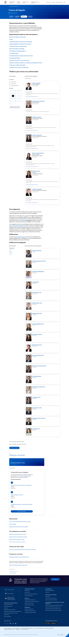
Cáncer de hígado (17, 10)
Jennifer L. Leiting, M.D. (37, 135)
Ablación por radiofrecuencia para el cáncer (17, 534)
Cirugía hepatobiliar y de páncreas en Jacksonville (20, 41)
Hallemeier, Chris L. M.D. (37, 302)
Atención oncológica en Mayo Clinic (17, 37)
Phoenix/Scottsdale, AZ (14, 85)
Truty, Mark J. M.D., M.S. (37, 407)
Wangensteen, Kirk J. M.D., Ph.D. (38, 418)
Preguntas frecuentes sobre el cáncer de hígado (18, 526)
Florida (10, 251)
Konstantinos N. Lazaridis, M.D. (38, 101)
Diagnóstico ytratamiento (17, 16)
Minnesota (11, 252)
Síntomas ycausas (11, 16)
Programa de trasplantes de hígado (17, 65)
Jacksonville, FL (13, 83)
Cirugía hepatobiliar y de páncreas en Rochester (20, 44)
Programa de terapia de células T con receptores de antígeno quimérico (25, 62)
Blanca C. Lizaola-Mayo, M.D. (38, 153)
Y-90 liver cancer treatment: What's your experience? (21, 485)
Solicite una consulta (14, 447)
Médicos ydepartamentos (24, 16)
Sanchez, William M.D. (36, 376)
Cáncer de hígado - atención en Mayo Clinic (17, 444)
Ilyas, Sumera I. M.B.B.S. (37, 334)
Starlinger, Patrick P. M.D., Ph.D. (38, 386)
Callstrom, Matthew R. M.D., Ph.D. (39, 261)
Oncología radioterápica (14, 58)
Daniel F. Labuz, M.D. (36, 83)
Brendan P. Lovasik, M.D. (37, 189)
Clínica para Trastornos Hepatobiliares (18, 46)
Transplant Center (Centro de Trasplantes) (18, 67)
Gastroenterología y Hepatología (16, 48)
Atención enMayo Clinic (30, 16)
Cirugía (10, 39)
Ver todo (10, 254)
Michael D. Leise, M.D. (36, 117)
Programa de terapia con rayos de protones (19, 60)
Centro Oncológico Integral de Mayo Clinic (19, 225)
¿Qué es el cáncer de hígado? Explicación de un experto (20, 521)
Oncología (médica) (13, 53)
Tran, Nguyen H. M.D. (36, 397)
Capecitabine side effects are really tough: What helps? (21, 504)
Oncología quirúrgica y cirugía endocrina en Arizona (21, 55)
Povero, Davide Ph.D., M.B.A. (38, 355)
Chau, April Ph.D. (35, 282)
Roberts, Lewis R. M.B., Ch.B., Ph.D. (39, 365)
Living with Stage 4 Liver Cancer (17, 494)
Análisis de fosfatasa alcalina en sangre (16, 539)
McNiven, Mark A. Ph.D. (37, 344)
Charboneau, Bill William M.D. (38, 271)
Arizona (10, 249)
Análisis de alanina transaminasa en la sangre (18, 536)
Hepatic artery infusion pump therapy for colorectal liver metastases (22, 549)
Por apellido (11, 88)
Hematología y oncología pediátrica (17, 51)
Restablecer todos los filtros (14, 107)
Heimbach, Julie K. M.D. (37, 313)
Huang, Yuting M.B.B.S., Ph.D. (38, 323)
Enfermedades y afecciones (14, 6)
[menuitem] (11, 16)
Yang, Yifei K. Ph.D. (36, 428)
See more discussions (22, 511)
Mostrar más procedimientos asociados (17, 541)
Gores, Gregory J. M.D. (36, 292)
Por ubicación (11, 79)
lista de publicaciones (20, 236)
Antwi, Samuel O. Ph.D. (36, 250)
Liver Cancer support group (24, 475)
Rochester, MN (13, 81)
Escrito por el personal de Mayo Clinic (16, 441)
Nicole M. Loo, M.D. (36, 171)
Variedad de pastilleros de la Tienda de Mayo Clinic (19, 556)
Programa (26, 220)
